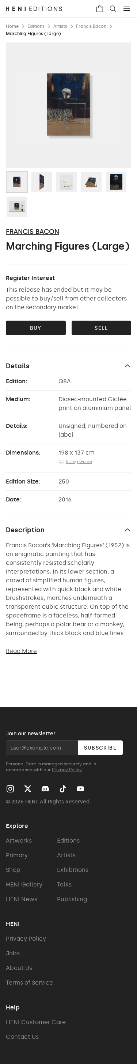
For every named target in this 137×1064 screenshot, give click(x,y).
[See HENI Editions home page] (50, 9)
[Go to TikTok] (62, 788)
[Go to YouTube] (80, 788)
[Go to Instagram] (10, 788)
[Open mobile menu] (126, 9)
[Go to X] (27, 788)
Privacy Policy (67, 769)
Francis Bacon (32, 232)
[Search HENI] (113, 9)
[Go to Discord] (45, 788)
